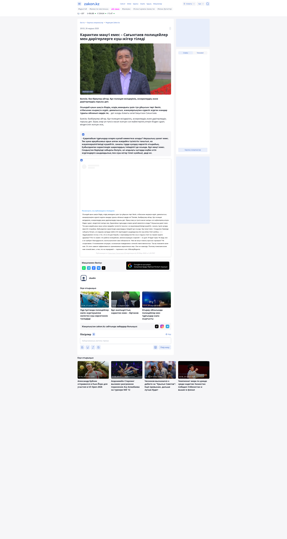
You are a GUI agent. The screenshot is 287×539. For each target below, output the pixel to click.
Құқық (149, 4)
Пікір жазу (164, 347)
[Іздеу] (208, 4)
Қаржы (135, 4)
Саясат (122, 4)
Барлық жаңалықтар (95, 22)
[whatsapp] (84, 268)
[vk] (99, 268)
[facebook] (94, 268)
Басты (82, 22)
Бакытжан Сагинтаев (116, 253)
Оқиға (142, 4)
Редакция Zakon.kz (113, 22)
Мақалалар (157, 4)
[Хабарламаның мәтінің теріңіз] (125, 341)
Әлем (129, 4)
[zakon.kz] (91, 3)
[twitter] (104, 268)
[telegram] (89, 268)
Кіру (169, 334)
